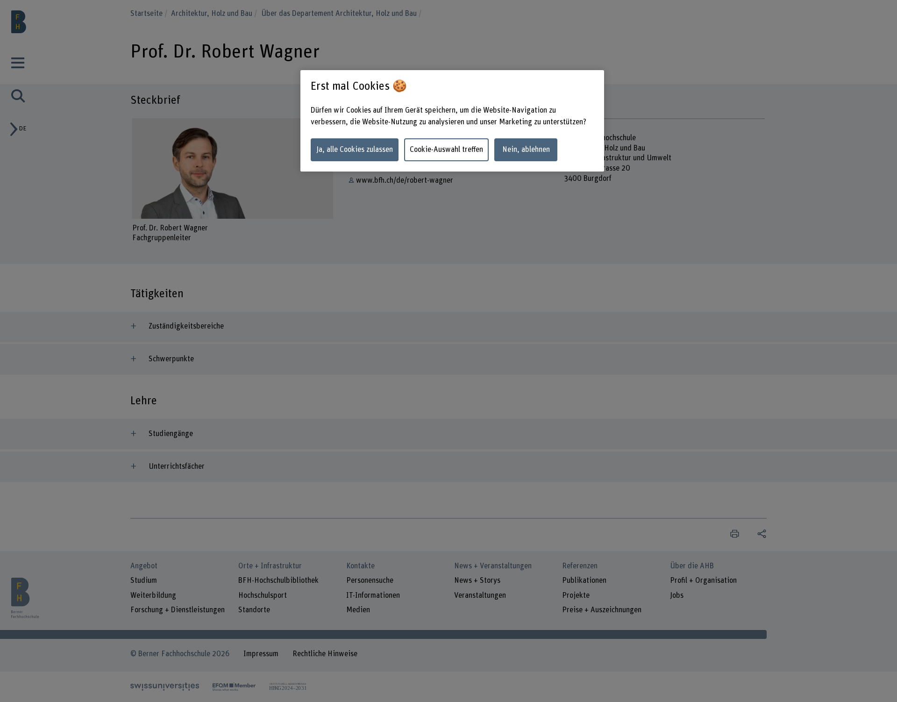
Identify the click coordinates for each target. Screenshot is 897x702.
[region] (452, 121)
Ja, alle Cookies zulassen (354, 149)
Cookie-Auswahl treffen (446, 149)
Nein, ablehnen (526, 149)
